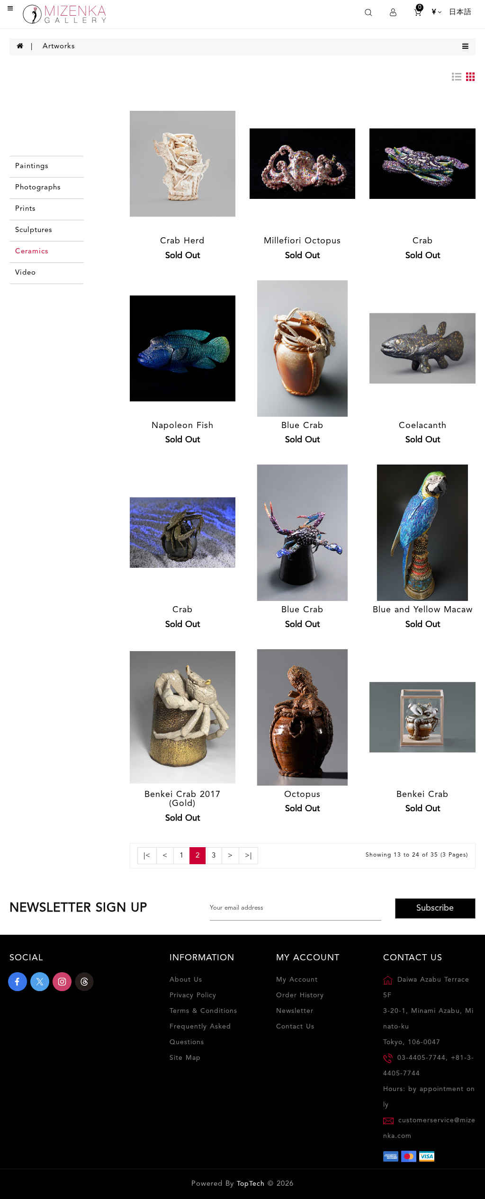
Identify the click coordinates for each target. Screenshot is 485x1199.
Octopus (302, 794)
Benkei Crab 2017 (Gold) (182, 799)
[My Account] (393, 12)
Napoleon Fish (183, 425)
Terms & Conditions (203, 1011)
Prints (25, 209)
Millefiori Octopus (302, 241)
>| (248, 855)
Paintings (31, 166)
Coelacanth (423, 425)
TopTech (251, 1184)
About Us (186, 979)
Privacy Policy (193, 995)
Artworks (59, 46)
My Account (297, 979)
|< (147, 855)
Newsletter (295, 1011)
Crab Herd (182, 241)
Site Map (185, 1058)
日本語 (460, 12)
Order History (300, 995)
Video (25, 273)
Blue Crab (302, 425)
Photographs (38, 187)
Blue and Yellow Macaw (423, 610)
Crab (423, 241)
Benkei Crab (422, 794)
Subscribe (435, 908)
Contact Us (295, 1026)
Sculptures (33, 230)
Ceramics (31, 251)
